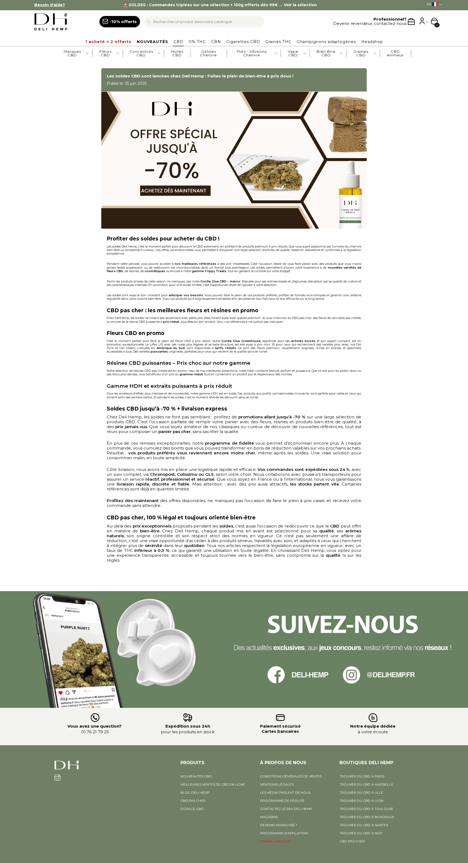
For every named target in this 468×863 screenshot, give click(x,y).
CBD (211, 239)
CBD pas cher (125, 517)
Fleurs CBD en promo (135, 333)
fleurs (195, 310)
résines (134, 271)
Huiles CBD (177, 53)
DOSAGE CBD (192, 809)
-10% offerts (123, 21)
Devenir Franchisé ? (278, 825)
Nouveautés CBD (196, 776)
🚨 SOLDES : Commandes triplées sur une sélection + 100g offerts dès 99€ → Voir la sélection (220, 4)
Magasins (269, 817)
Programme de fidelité (282, 801)
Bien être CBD (326, 53)
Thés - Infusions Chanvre (251, 53)
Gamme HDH (124, 386)
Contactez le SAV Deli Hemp (286, 809)
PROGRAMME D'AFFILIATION (284, 833)
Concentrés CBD (141, 53)
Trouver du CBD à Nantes (364, 825)
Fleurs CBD (105, 53)
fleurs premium (268, 348)
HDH (215, 393)
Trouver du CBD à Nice (361, 833)
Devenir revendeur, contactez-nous (370, 21)
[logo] (61, 21)
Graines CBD (360, 53)
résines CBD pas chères (150, 371)
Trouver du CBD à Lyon (362, 801)
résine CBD (137, 322)
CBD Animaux (395, 53)
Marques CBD (72, 53)
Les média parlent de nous (285, 792)
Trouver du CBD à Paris (362, 776)
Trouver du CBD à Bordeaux (367, 817)
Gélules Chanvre (208, 53)
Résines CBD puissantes (139, 363)
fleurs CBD (115, 271)
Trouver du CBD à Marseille (366, 784)
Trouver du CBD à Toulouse (366, 809)
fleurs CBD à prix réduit (192, 341)
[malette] (411, 21)
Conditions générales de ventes (291, 776)
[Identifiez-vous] (422, 22)
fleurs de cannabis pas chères (339, 318)
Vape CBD (293, 53)
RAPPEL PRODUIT (275, 841)
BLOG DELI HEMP (195, 792)
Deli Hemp (129, 246)
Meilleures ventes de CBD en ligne (212, 784)
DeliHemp (122, 318)
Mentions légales (277, 784)
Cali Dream (127, 348)
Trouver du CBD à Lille (361, 792)
